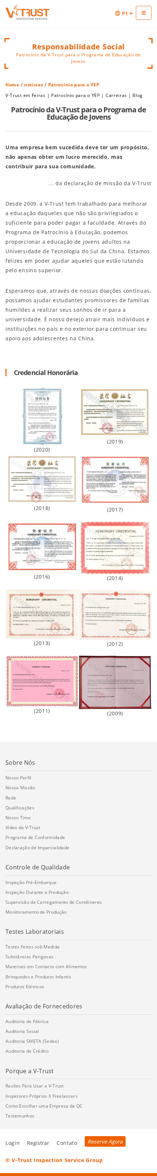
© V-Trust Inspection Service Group (54, 1160)
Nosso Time (18, 817)
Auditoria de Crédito (27, 1051)
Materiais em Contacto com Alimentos (46, 966)
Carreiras (116, 95)
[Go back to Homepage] (27, 12)
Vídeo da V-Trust (23, 827)
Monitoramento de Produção (36, 912)
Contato (67, 1142)
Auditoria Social (22, 1031)
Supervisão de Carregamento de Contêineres (53, 902)
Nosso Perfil (18, 778)
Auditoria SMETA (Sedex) (32, 1041)
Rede (10, 798)
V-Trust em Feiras (25, 95)
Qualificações (19, 808)
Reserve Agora (105, 1141)
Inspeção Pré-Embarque (31, 882)
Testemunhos (19, 1116)
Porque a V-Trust (29, 1071)
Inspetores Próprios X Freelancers (41, 1096)
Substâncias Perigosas (29, 957)
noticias (33, 85)
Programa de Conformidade (35, 837)
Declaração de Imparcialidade (37, 847)
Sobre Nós (20, 763)
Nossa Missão (20, 787)
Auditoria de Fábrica (27, 1021)
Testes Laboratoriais (34, 932)
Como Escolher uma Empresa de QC (44, 1106)
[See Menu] (144, 13)
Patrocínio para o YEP (75, 95)
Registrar (38, 1142)
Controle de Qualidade (37, 867)
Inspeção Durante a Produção (37, 892)
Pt (125, 13)
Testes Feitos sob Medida (32, 947)
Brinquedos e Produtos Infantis (38, 977)
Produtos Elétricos (24, 987)
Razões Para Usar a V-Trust (34, 1086)
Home (12, 85)
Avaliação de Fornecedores (44, 1006)
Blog (138, 95)
